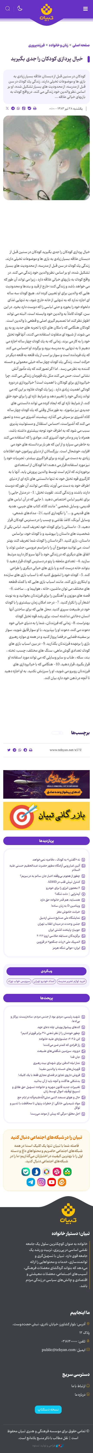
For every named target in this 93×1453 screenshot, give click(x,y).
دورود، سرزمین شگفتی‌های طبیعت (58, 1051)
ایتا (62, 1182)
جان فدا (75, 1057)
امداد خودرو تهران (44, 981)
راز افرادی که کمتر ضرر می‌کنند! (61, 1045)
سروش (36, 1172)
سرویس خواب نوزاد (19, 981)
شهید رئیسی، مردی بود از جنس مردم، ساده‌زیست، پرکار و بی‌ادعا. (45, 1018)
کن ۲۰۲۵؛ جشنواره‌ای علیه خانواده (59, 1039)
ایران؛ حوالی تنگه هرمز (66, 948)
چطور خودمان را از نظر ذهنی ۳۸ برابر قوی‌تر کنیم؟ (50, 1033)
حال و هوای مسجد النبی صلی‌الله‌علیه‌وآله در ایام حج (48, 1097)
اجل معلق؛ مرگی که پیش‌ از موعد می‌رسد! (55, 1113)
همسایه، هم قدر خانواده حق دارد (60, 899)
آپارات (57, 1172)
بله (25, 1172)
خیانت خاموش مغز (68, 911)
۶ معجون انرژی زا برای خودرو (63, 888)
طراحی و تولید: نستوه (44, 1446)
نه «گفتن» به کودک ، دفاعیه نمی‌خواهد (56, 859)
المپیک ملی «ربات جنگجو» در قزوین (58, 942)
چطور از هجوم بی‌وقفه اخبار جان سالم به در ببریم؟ (50, 876)
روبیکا (46, 1172)
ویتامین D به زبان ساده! (65, 905)
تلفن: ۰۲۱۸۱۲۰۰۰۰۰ (73, 1341)
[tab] (46, 841)
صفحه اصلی (81, 45)
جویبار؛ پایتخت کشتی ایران (64, 930)
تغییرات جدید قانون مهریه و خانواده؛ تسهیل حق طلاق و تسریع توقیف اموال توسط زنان (46, 1089)
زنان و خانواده (58, 45)
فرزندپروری (36, 45)
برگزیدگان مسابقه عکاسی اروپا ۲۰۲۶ (58, 936)
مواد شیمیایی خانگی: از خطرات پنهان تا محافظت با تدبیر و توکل (45, 1105)
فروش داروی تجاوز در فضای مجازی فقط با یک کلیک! (49, 1075)
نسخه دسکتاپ (48, 1409)
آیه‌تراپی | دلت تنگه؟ (67, 894)
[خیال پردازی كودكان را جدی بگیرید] (46, 158)
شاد (67, 1172)
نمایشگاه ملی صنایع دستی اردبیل (59, 917)
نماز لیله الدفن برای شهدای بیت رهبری (56, 1063)
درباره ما (80, 1395)
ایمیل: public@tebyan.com (63, 1350)
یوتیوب (51, 1182)
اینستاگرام (41, 1182)
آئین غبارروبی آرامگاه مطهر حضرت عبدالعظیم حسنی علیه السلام (45, 867)
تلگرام (31, 1182)
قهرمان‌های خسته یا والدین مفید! (59, 1069)
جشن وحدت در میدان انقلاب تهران (59, 923)
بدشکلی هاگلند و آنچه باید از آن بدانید (57, 1081)
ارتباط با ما (78, 1386)
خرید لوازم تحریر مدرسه (71, 981)
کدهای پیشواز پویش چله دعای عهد (58, 1027)
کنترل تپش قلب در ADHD (64, 882)
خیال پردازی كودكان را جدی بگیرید (47, 59)
